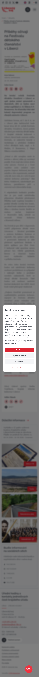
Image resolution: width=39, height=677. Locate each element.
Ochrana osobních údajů (19, 368)
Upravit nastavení (19, 356)
